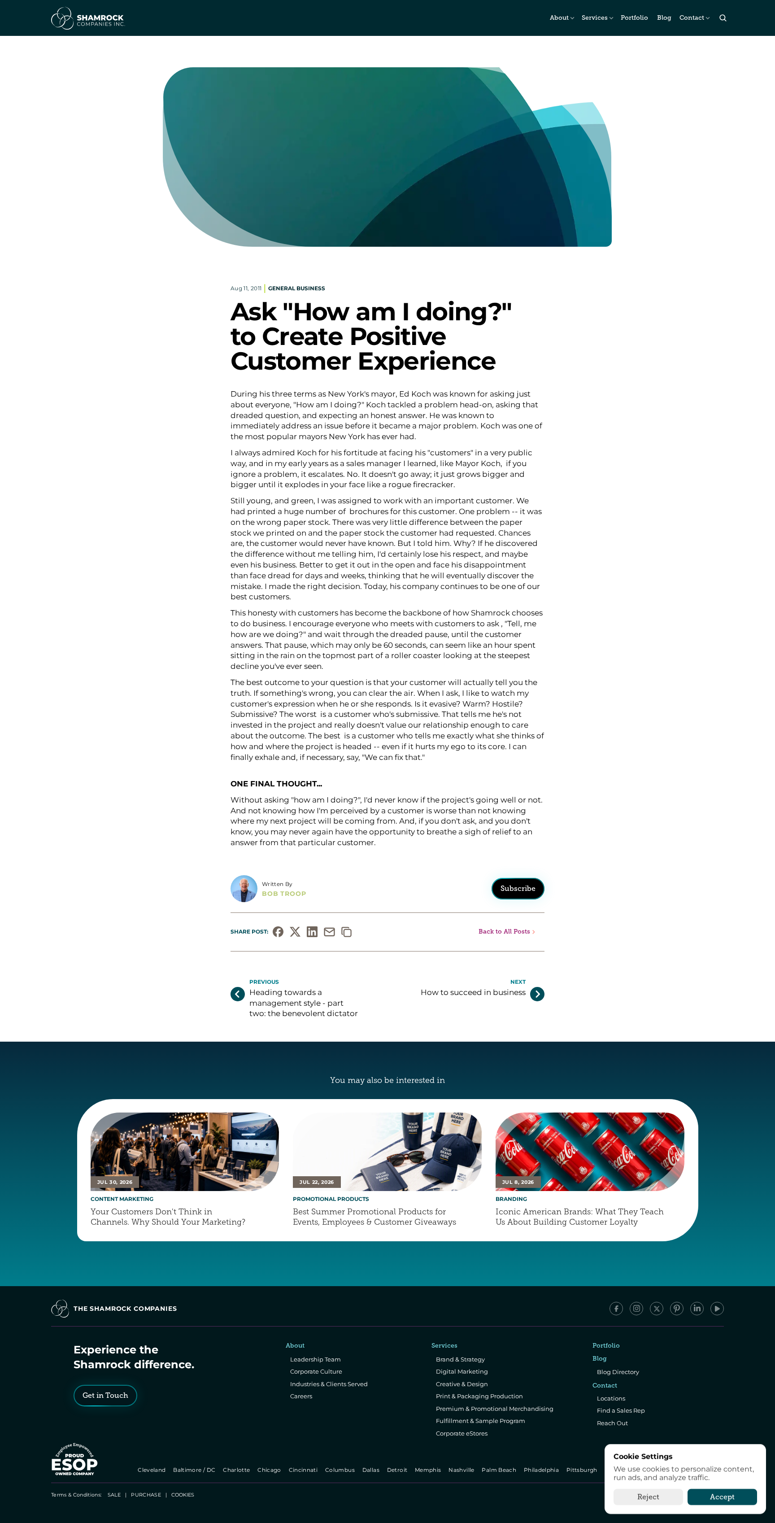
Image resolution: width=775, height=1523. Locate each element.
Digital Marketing (462, 1371)
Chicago (270, 1469)
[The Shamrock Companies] (87, 18)
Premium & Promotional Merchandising (494, 1408)
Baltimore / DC (195, 1469)
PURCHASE (146, 1495)
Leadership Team (315, 1359)
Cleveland (152, 1469)
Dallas (371, 1469)
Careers (301, 1396)
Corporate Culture (316, 1371)
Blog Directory (618, 1371)
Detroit (398, 1469)
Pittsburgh (582, 1469)
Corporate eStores (462, 1433)
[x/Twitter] (656, 1308)
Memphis (428, 1469)
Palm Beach (500, 1469)
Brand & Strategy (460, 1359)
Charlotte (237, 1469)
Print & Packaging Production (479, 1396)
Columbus (340, 1469)
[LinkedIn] (697, 1308)
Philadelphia (542, 1469)
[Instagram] (636, 1308)
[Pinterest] (677, 1308)
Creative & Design (462, 1384)
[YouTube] (717, 1308)
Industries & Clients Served (329, 1384)
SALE (114, 1495)
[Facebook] (616, 1308)
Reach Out (612, 1423)
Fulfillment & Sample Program (480, 1420)
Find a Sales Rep (621, 1410)
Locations (611, 1398)
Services (595, 18)
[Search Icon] (723, 18)
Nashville (462, 1469)
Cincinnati (304, 1469)
